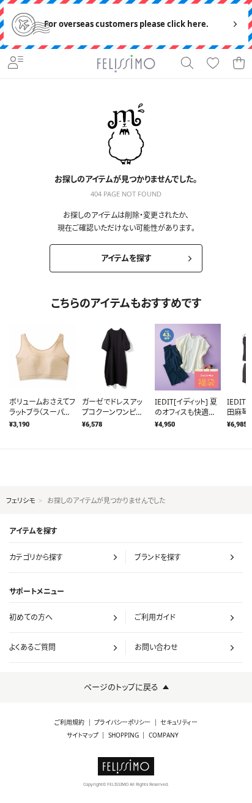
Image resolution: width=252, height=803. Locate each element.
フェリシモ (20, 500)
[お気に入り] (213, 63)
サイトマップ (82, 735)
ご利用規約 (69, 722)
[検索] (187, 63)
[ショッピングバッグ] (238, 63)
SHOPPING (123, 735)
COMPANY (164, 735)
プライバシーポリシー (122, 722)
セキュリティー (179, 722)
